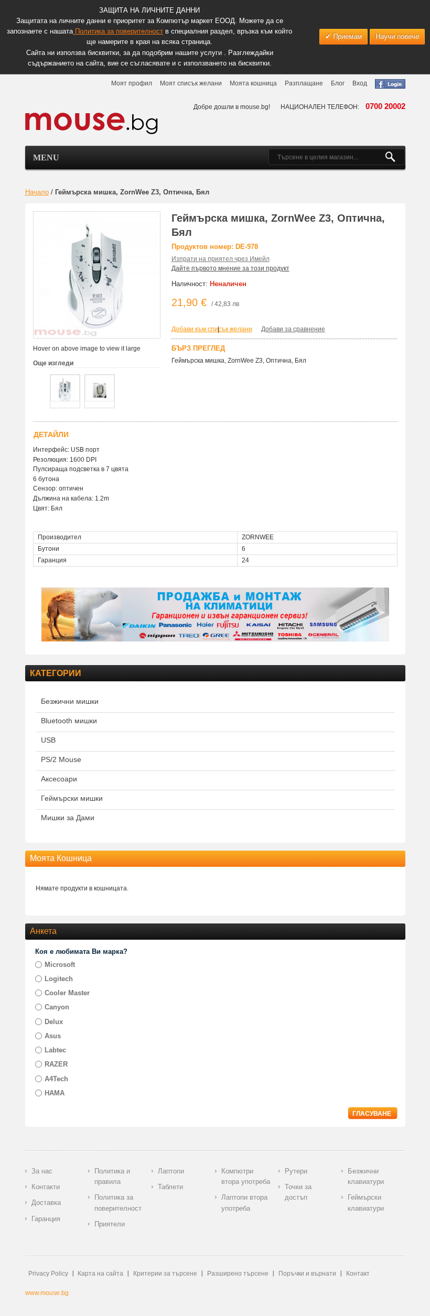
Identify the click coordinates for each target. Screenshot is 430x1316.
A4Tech (56, 1079)
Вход (359, 83)
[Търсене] (394, 157)
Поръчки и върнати (307, 1273)
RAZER (56, 1064)
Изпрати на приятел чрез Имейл (220, 259)
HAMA (54, 1093)
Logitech (59, 979)
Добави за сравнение (293, 329)
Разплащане (304, 83)
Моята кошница (253, 83)
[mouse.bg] (91, 123)
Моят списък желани (191, 83)
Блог (338, 83)
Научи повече (397, 36)
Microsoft (60, 965)
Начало (37, 192)
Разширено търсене (237, 1273)
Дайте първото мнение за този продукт (230, 268)
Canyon (57, 1007)
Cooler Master (67, 993)
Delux (54, 1022)
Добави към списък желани (211, 329)
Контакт (358, 1273)
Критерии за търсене (165, 1273)
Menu (46, 157)
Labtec (55, 1050)
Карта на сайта (100, 1273)
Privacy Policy (48, 1273)
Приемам (346, 36)
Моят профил (131, 83)
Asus (53, 1036)
